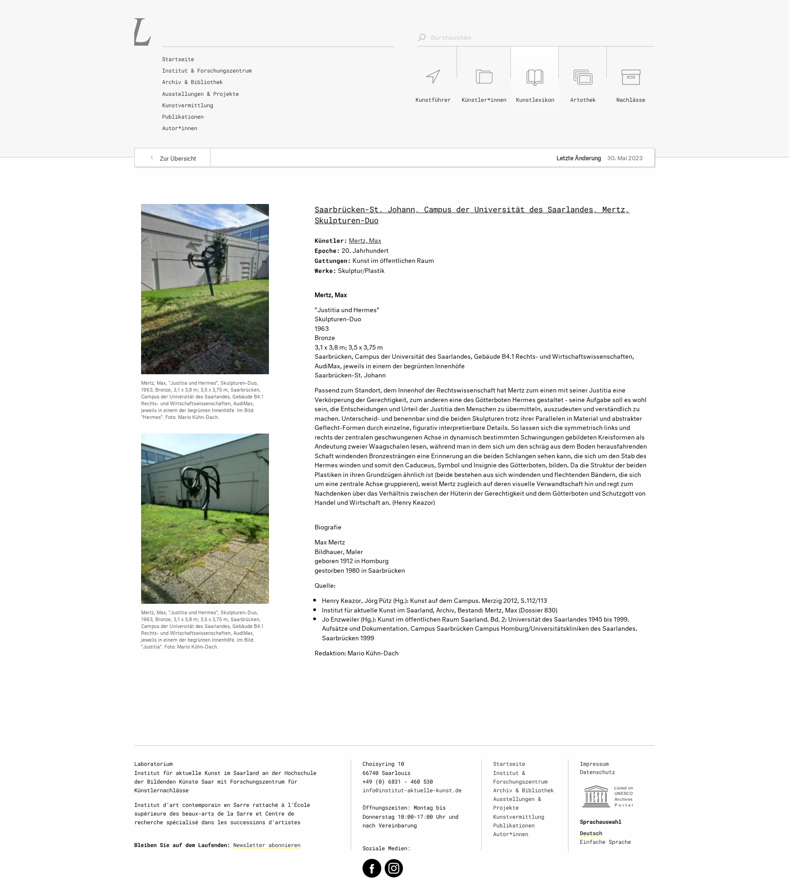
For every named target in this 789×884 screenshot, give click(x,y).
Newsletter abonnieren (266, 844)
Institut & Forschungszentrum (207, 70)
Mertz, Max (365, 239)
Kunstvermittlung (187, 105)
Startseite (178, 59)
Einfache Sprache (605, 841)
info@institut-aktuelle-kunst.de (412, 790)
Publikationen (183, 116)
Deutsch (591, 833)
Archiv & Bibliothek (192, 81)
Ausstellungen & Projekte (200, 93)
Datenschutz (597, 771)
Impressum (594, 763)
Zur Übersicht (178, 157)
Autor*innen (179, 127)
